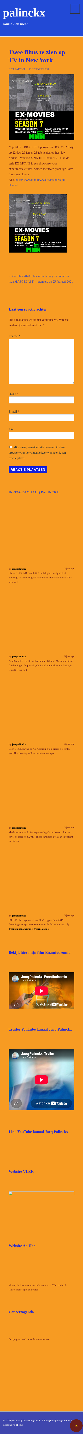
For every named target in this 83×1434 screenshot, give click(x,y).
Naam (12, 393)
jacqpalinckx (19, 568)
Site (11, 429)
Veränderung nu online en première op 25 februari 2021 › (55, 281)
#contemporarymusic (21, 928)
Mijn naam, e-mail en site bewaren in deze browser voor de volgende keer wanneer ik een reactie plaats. (37, 453)
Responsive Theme (13, 1424)
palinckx (24, 12)
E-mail (13, 411)
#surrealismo (41, 928)
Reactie (14, 336)
